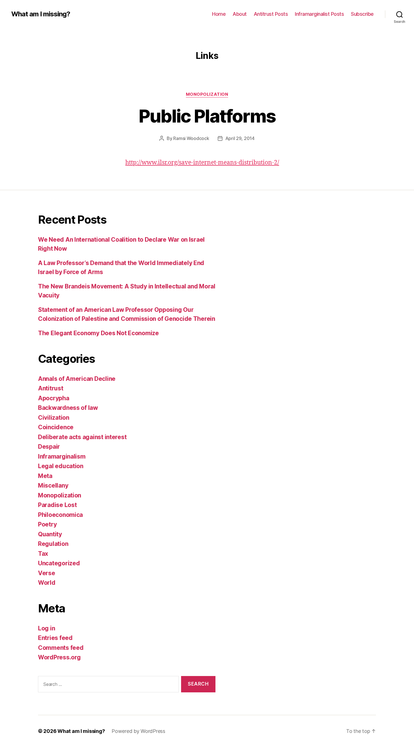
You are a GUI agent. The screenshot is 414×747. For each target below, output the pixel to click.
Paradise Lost (57, 504)
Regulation (53, 543)
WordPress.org (59, 657)
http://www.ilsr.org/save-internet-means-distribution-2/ (202, 162)
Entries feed (55, 637)
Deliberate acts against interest (82, 437)
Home (219, 14)
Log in (46, 628)
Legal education (60, 466)
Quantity (50, 534)
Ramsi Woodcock (191, 138)
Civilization (53, 417)
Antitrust (50, 388)
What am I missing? (40, 14)
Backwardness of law (68, 407)
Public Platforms (207, 116)
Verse (46, 573)
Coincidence (56, 427)
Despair (49, 446)
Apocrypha (53, 398)
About (240, 14)
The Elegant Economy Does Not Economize (98, 333)
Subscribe (362, 14)
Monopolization (207, 94)
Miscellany (53, 485)
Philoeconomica (60, 514)
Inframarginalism (62, 456)
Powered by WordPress (138, 731)
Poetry (47, 524)
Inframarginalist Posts (319, 14)
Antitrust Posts (271, 14)
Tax (43, 553)
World (46, 582)
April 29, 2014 (240, 138)
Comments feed (61, 647)
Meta (45, 475)
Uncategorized (59, 563)
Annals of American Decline (76, 378)
